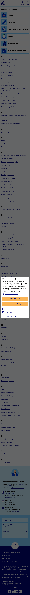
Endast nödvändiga (15, 304)
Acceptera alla (15, 299)
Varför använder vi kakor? (11, 294)
